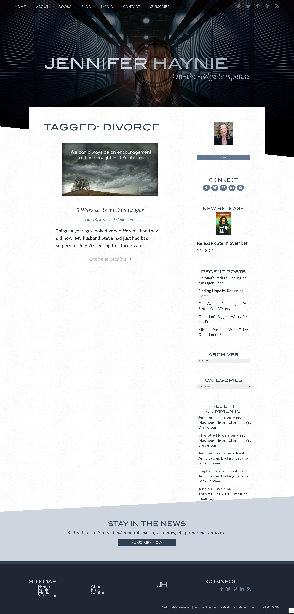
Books (65, 7)
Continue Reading (108, 259)
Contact (131, 7)
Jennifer (147, 68)
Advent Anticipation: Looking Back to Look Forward (223, 458)
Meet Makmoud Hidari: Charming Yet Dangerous (224, 422)
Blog (86, 7)
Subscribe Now (147, 543)
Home (20, 7)
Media (107, 7)
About (42, 7)
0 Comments (124, 219)
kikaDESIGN (271, 607)
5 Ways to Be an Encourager (110, 210)
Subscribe (160, 7)
